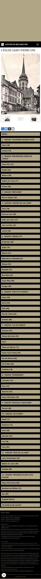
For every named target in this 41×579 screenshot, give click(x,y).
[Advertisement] (20, 20)
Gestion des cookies (20, 576)
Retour (20, 119)
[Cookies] (4, 575)
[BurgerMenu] (37, 44)
